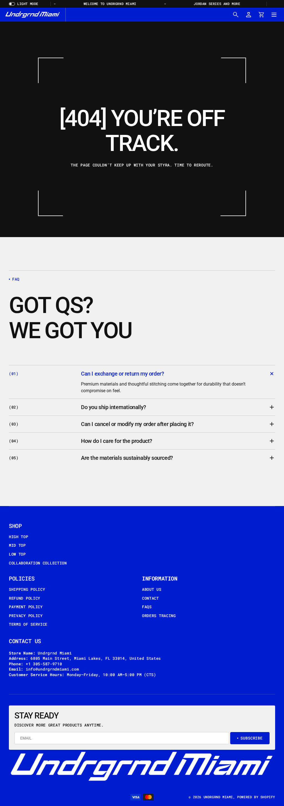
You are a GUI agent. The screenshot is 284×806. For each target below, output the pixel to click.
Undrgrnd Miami (218, 797)
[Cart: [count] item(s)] (261, 15)
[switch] (25, 4)
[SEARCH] (236, 15)
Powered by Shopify (256, 797)
